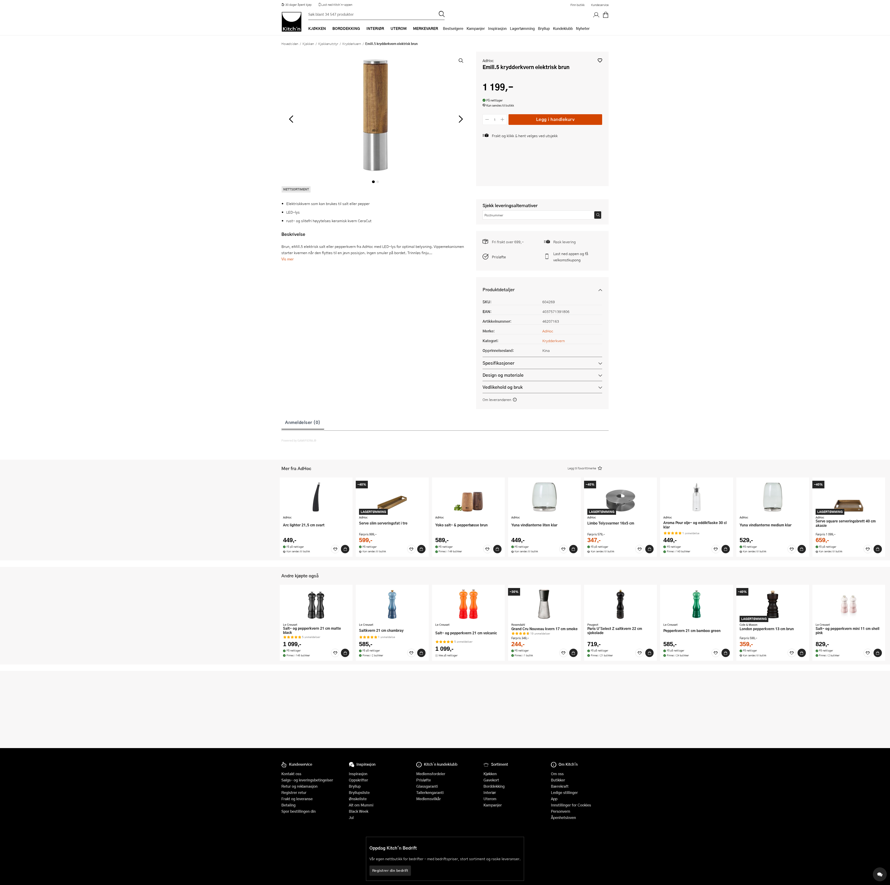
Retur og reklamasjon (299, 786)
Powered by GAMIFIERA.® (298, 440)
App (554, 798)
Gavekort (491, 780)
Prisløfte (499, 256)
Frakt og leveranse (297, 798)
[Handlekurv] (606, 15)
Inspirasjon (497, 28)
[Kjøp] (345, 549)
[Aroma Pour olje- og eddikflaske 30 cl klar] (696, 497)
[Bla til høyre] (460, 119)
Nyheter (583, 28)
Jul (351, 817)
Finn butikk (577, 5)
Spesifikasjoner (498, 363)
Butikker (558, 780)
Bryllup (544, 28)
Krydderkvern (351, 43)
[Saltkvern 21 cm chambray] (392, 604)
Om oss (557, 773)
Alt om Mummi (361, 805)
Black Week (358, 811)
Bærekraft (560, 786)
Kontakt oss (291, 773)
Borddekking (494, 786)
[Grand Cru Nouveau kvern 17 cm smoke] (544, 604)
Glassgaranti (427, 786)
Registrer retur (293, 792)
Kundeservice (600, 5)
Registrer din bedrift (390, 870)
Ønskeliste (358, 798)
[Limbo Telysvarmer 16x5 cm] (620, 497)
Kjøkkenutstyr (328, 43)
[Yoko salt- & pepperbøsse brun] (468, 497)
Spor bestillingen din (298, 811)
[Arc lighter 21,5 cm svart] (316, 497)
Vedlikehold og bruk (503, 387)
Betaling (288, 805)
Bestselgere (453, 28)
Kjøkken (308, 43)
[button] (600, 60)
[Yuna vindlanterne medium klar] (773, 497)
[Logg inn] (596, 15)
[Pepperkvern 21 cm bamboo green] (696, 604)
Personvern (560, 811)
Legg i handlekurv (555, 119)
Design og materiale (503, 375)
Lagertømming (522, 28)
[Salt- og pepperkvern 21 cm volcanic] (468, 604)
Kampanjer (476, 28)
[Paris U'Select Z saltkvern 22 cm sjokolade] (620, 604)
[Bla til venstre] (291, 119)
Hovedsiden (289, 43)
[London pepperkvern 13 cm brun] (773, 604)
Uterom (489, 798)
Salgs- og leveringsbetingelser (307, 780)
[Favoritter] (335, 549)
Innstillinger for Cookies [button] (571, 805)
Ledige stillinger (564, 792)
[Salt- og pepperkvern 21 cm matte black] (316, 604)
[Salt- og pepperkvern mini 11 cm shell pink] (849, 604)
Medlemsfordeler (430, 773)
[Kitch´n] (291, 21)
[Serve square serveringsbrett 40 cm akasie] (849, 497)
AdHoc (488, 60)
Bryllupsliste (359, 792)
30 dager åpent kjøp (298, 5)
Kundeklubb (563, 28)
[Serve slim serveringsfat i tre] (392, 497)
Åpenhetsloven (563, 817)
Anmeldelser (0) (303, 422)
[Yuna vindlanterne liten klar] (544, 497)
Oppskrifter (358, 780)
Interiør (489, 792)
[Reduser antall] (487, 119)
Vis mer (287, 259)
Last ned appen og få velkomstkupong (570, 256)
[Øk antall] (502, 119)
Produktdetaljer (499, 289)
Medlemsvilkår (428, 798)
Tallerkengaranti (430, 792)
